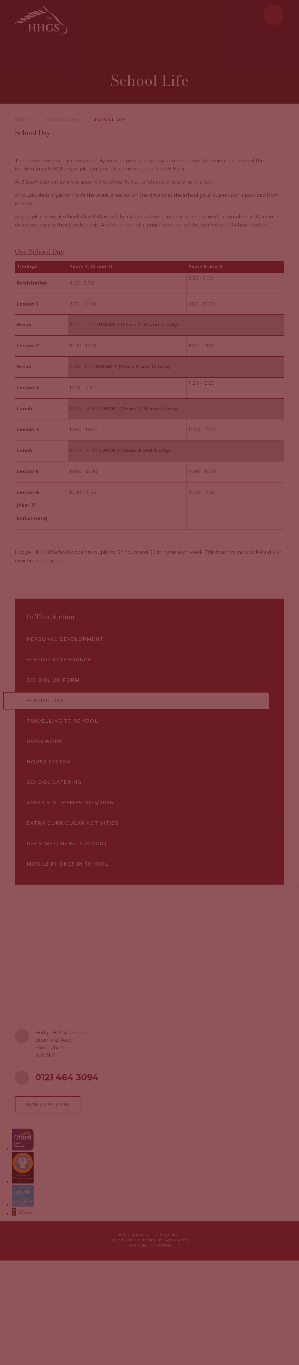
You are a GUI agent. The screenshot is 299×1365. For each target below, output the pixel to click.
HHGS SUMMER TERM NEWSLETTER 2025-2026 (206, 744)
